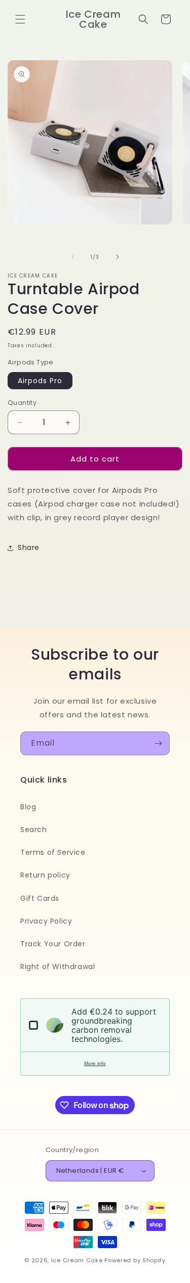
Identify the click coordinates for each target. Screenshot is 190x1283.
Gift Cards (39, 898)
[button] (20, 19)
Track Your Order (53, 944)
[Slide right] (117, 257)
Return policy (45, 875)
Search (33, 829)
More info (95, 1063)
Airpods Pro (40, 381)
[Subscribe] (158, 743)
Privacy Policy (46, 921)
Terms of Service (53, 852)
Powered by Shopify (135, 1260)
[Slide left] (73, 257)
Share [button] (29, 547)
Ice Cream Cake (77, 1260)
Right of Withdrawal (57, 966)
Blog (28, 807)
